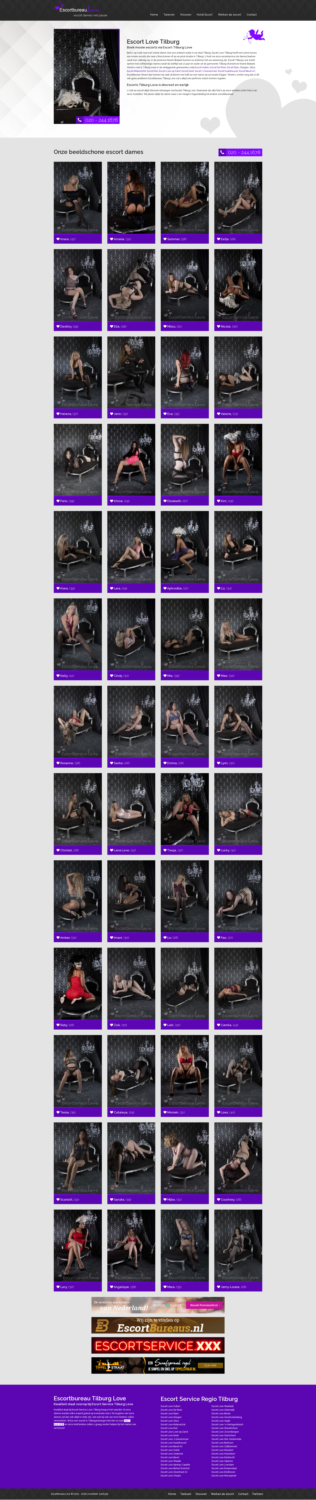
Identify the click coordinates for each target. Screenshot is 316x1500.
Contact (252, 14)
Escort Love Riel (169, 1428)
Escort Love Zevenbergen (225, 1432)
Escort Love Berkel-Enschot (175, 1468)
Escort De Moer (218, 67)
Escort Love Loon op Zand (174, 1432)
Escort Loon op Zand (169, 71)
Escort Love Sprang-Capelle (175, 1464)
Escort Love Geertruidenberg (227, 1417)
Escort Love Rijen (170, 1413)
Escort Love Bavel (170, 1457)
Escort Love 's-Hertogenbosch (227, 1424)
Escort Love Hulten (170, 1406)
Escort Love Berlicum (222, 1443)
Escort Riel (152, 71)
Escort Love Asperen (222, 1461)
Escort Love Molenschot (173, 1424)
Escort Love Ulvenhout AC (174, 1472)
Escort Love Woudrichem (225, 1428)
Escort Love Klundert (222, 1450)
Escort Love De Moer (171, 1410)
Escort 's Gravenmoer (206, 71)
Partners (258, 1493)
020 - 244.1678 (101, 120)
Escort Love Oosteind (172, 1453)
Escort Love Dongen (171, 1417)
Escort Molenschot (136, 71)
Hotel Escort (204, 14)
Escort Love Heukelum (223, 1453)
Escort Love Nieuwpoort (224, 1475)
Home (154, 14)
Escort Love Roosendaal (224, 1468)
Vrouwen (185, 14)
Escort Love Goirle (170, 1450)
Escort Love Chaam (171, 1475)
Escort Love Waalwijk (223, 1406)
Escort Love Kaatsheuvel (173, 1443)
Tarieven (169, 14)
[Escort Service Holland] (158, 1345)
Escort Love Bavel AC (172, 1446)
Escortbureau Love (60, 1494)
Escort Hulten (202, 67)
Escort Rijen (233, 67)
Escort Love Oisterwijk (223, 1410)
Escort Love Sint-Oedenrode (226, 1439)
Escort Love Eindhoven (223, 1472)
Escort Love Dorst (170, 1435)
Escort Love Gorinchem (224, 1435)
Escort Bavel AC (247, 71)
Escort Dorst (188, 71)
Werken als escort (229, 14)
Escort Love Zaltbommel (224, 1446)
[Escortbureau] (81, 9)
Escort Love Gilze (170, 1421)
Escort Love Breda (221, 1413)
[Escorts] (158, 1365)
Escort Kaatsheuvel (228, 71)
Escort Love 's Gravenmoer (175, 1439)
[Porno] (158, 1305)
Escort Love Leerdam (223, 1464)
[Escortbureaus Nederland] (158, 1325)
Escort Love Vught (221, 1421)
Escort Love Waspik (171, 1461)
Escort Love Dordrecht (223, 1457)
